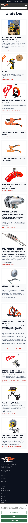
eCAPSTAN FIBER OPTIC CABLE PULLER (11, 446)
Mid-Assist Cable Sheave (7, 300)
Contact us (15, 1)
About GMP (3, 496)
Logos (2, 488)
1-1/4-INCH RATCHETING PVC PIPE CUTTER (12, 163)
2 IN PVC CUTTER (6, 137)
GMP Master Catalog (5, 490)
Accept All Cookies (14, 520)
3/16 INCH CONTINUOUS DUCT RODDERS (11, 111)
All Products (3, 478)
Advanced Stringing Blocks (8, 190)
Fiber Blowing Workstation (8, 414)
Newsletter (3, 484)
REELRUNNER (5, 50)
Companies (3, 500)
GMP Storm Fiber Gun (7, 79)
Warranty (3, 486)
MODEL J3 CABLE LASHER (7, 227)
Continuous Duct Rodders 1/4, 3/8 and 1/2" (11, 349)
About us (9, 1)
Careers (21, 1)
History (2, 498)
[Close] (26, 505)
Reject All (14, 516)
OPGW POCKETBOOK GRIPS (8, 265)
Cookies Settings (14, 512)
